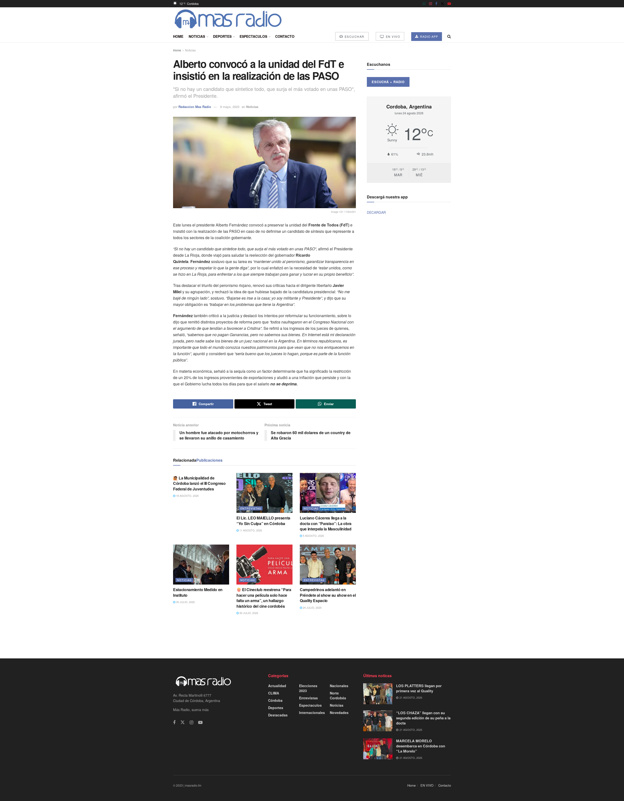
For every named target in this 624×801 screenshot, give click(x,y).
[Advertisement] (312, 636)
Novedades (339, 712)
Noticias (197, 36)
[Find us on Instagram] (430, 3)
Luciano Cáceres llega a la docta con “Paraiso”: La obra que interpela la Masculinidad (325, 523)
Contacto (284, 36)
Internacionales (312, 712)
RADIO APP (428, 36)
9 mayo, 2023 (229, 106)
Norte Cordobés (338, 695)
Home (178, 36)
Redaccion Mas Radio (194, 106)
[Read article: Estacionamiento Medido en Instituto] (201, 565)
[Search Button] (449, 36)
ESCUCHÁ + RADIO (388, 81)
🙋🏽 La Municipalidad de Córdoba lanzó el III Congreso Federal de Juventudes (199, 483)
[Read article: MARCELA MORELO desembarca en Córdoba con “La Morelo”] (377, 748)
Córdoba (275, 700)
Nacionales (339, 685)
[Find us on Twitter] (442, 3)
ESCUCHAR (353, 36)
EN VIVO (392, 36)
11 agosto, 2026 (250, 530)
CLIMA (273, 693)
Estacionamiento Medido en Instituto (198, 592)
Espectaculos (253, 36)
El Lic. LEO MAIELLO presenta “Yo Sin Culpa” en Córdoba (263, 520)
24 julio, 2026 (312, 607)
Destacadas (278, 715)
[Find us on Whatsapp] (424, 3)
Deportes (222, 36)
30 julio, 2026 (185, 602)
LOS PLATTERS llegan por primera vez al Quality (419, 688)
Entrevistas (250, 508)
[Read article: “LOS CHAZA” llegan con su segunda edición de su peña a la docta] (377, 720)
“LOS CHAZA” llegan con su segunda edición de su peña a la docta (423, 718)
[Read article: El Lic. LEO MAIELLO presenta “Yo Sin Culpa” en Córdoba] (264, 493)
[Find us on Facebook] (436, 3)
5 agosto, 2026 (313, 535)
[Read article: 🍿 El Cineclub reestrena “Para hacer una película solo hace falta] (264, 565)
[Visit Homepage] (228, 18)
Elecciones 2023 (308, 688)
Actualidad (277, 685)
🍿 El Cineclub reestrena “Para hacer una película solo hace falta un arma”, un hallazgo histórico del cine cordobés (263, 598)
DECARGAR (376, 212)
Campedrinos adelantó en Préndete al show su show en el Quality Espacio (328, 595)
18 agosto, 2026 (187, 496)
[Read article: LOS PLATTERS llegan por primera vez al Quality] (377, 693)
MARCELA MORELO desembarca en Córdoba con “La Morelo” (420, 746)
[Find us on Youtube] (449, 3)
